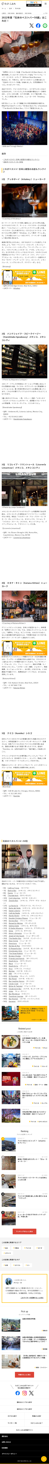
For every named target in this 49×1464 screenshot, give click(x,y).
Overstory (13, 943)
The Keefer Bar (15, 938)
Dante (10, 893)
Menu (45, 3)
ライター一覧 (12, 1423)
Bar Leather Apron (16, 981)
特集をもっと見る (24, 1375)
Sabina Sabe (14, 926)
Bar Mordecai (14, 994)
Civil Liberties (14, 898)
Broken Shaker (15, 956)
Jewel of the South (16, 936)
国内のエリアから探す (24, 1402)
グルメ (45, 1048)
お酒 (6, 1265)
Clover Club (13, 984)
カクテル (17, 1265)
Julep (11, 991)
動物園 (45, 1349)
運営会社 (5, 1436)
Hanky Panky (14, 915)
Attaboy (16, 288)
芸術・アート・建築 (41, 1085)
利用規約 (5, 1448)
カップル (44, 1103)
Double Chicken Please (18, 918)
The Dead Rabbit (16, 953)
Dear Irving (13, 941)
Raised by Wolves (16, 923)
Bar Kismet (13, 999)
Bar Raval (13, 978)
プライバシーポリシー (9, 1454)
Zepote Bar (13, 900)
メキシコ (8, 1253)
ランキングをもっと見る (24, 1231)
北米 (10, 8)
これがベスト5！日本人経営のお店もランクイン (21, 159)
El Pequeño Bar (15, 948)
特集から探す (36, 1416)
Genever (12, 1001)
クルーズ (44, 1066)
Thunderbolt (13, 895)
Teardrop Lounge (16, 996)
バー (28, 1265)
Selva (11, 931)
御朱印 (45, 1330)
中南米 (17, 1248)
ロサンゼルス (43, 1121)
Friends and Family (16, 958)
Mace (11, 963)
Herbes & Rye (14, 946)
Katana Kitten (19, 688)
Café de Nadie (14, 913)
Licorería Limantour (21, 537)
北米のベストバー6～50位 (13, 162)
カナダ (40, 1248)
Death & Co (13, 961)
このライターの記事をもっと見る (32, 1298)
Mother (12, 971)
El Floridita (13, 976)
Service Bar (13, 921)
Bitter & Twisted (15, 986)
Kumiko (16, 796)
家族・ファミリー (41, 1367)
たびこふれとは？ (37, 1423)
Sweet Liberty (14, 911)
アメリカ (18, 8)
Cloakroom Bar (15, 989)
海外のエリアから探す (24, 1409)
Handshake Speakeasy (22, 419)
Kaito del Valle (15, 908)
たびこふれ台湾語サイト (24, 1430)
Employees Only (15, 951)
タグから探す (12, 1416)
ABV (10, 973)
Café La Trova (13, 888)
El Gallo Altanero (16, 928)
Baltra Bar (12, 890)
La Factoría (13, 905)
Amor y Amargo (15, 933)
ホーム (4, 8)
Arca (11, 968)
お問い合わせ (6, 1442)
